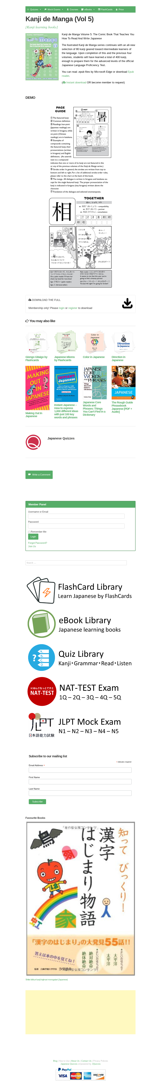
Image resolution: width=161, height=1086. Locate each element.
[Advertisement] (80, 1012)
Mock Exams (54, 9)
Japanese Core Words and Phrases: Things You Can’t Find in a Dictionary (94, 408)
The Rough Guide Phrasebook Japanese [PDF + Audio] (122, 407)
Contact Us (86, 1061)
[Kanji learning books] (41, 27)
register (72, 308)
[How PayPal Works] (81, 1081)
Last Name (34, 788)
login (61, 308)
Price (121, 9)
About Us (75, 1061)
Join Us (32, 546)
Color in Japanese (94, 357)
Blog (55, 1061)
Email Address (37, 765)
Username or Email (38, 511)
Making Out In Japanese (33, 415)
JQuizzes (96, 1064)
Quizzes (34, 9)
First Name (34, 777)
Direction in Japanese (118, 358)
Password (33, 521)
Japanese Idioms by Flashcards (64, 358)
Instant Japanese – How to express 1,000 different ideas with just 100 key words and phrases (66, 411)
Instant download (76, 82)
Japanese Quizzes (61, 438)
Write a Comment (41, 474)
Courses (74, 9)
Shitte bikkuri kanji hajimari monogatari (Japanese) (46, 979)
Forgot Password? (37, 543)
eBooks (88, 9)
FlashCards (106, 9)
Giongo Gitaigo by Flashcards (36, 358)
